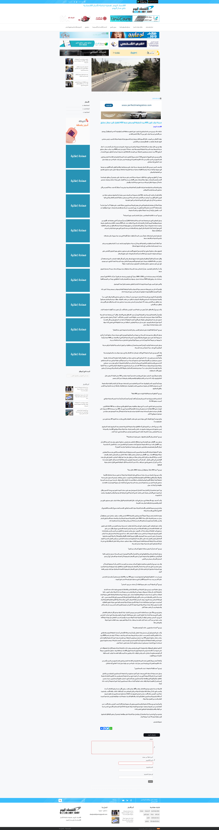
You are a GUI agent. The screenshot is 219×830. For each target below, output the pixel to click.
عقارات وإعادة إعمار (155, 811)
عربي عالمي (146, 814)
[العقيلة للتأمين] (78, 366)
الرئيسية (70, 1)
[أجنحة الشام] (78, 168)
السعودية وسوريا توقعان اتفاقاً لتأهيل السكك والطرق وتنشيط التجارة (81, 68)
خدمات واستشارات (155, 817)
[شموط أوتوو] (131, 119)
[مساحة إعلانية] (78, 192)
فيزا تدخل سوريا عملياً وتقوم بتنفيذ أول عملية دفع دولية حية (81, 396)
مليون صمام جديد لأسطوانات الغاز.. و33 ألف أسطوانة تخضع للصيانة (81, 61)
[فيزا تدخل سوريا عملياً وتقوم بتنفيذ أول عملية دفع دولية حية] (115, 823)
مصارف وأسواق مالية (154, 821)
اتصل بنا (64, 1)
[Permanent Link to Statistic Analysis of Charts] (69, 61)
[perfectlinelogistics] (131, 108)
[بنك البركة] (78, 143)
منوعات (141, 811)
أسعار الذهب (86, 108)
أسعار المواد (86, 112)
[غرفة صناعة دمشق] (78, 341)
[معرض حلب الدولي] (78, 217)
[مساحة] (78, 316)
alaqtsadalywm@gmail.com (98, 814)
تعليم (148, 817)
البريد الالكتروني (149, 760)
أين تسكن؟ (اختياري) (148, 774)
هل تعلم (157, 814)
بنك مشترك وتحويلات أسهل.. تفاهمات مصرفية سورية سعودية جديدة (81, 389)
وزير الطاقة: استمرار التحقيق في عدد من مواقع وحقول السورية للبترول (81, 83)
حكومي (147, 821)
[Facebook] (131, 800)
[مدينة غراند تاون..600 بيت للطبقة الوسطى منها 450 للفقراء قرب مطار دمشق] (126, 91)
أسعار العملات (86, 105)
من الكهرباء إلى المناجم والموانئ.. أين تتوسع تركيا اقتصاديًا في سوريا (82, 412)
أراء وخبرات (147, 811)
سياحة (152, 814)
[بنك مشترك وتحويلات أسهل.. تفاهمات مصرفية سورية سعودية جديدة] (115, 816)
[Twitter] (127, 800)
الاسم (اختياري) (149, 767)
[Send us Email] (123, 800)
